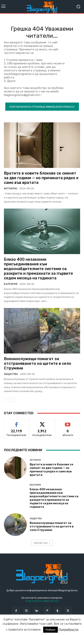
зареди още (41, 542)
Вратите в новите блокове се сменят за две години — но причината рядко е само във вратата (41, 178)
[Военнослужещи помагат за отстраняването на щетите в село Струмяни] (42, 330)
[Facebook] (16, 610)
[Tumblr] (57, 610)
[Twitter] (68, 610)
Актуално (10, 188)
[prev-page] (6, 399)
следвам (42, 422)
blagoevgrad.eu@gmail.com (42, 600)
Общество (11, 374)
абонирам (67, 422)
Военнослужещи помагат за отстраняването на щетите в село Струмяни (37, 363)
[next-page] (12, 399)
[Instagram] (26, 610)
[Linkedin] (37, 610)
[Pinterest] (47, 610)
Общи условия (50, 626)
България (10, 284)
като (16, 422)
